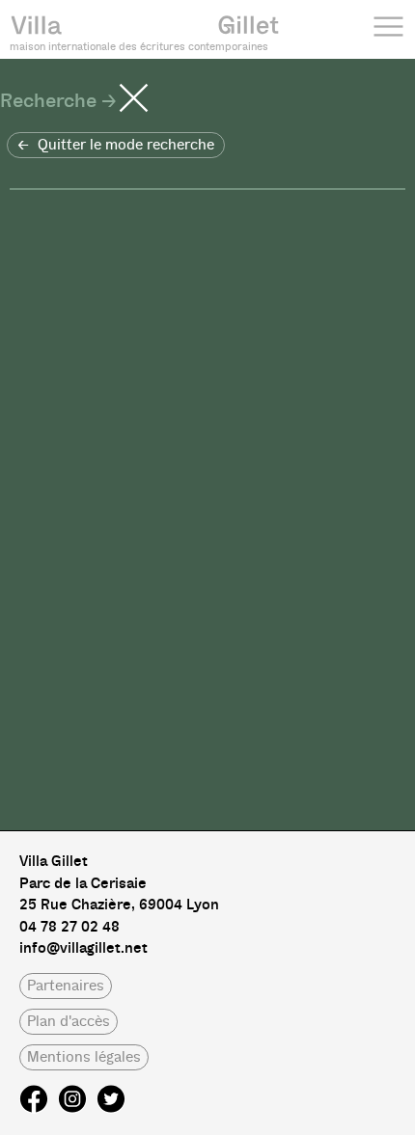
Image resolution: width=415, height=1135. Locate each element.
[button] (116, 145)
